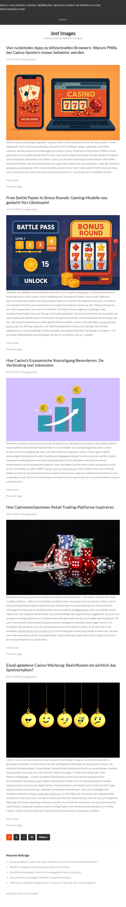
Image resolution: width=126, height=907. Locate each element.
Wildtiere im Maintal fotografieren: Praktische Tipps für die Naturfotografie (52, 882)
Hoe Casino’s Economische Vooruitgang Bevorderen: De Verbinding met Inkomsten (55, 362)
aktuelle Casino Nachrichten (22, 893)
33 (32, 837)
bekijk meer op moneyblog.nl (60, 468)
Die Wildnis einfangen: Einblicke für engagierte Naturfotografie (45, 872)
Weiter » (43, 837)
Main (63, 19)
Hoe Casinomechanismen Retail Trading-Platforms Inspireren (60, 507)
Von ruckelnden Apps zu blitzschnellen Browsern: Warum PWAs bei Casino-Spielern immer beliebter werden (61, 50)
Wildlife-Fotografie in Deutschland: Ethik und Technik (40, 866)
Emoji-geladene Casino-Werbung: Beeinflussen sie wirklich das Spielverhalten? (50, 7)
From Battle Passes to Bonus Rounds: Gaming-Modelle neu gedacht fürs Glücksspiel (56, 200)
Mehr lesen (12, 180)
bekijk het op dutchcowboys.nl (35, 630)
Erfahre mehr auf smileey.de (44, 793)
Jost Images (63, 33)
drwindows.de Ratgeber (19, 167)
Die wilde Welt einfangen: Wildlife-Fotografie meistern (40, 877)
